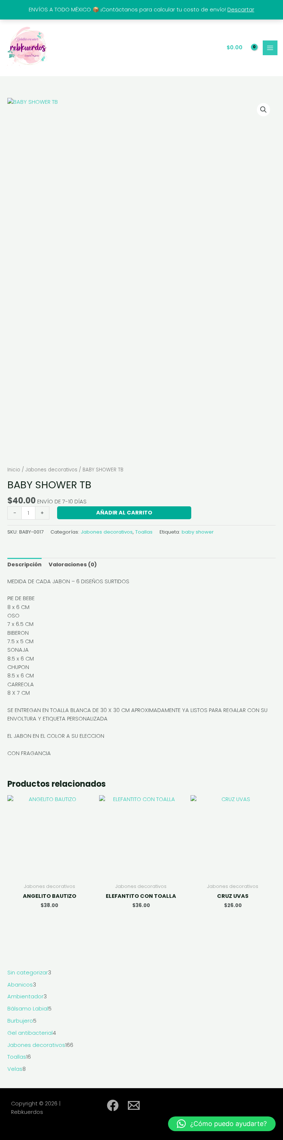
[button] (263, 109)
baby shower (198, 531)
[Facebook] (113, 1105)
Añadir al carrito (124, 512)
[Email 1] (134, 1105)
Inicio (13, 469)
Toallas (144, 531)
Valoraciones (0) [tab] (73, 564)
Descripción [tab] (24, 564)
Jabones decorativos (51, 469)
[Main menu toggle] (270, 47)
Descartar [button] (240, 9)
